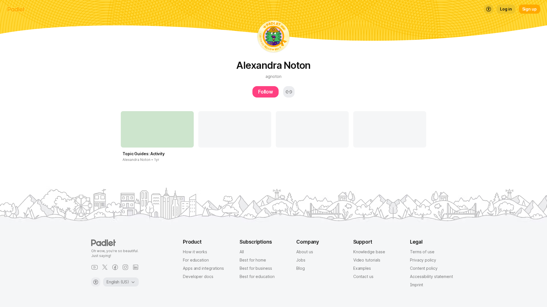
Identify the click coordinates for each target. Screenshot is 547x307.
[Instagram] (125, 267)
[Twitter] (104, 267)
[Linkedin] (135, 267)
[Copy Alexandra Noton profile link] (289, 92)
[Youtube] (94, 267)
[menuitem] (488, 9)
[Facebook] (115, 267)
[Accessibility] (95, 282)
